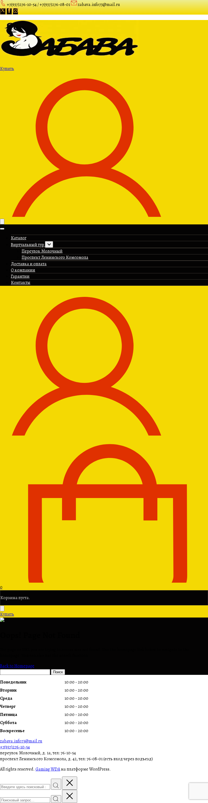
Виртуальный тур (28, 245)
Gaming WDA (47, 769)
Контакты (20, 283)
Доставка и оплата (29, 264)
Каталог (18, 238)
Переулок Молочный (42, 251)
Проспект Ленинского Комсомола (55, 257)
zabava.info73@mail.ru (21, 741)
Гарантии (20, 276)
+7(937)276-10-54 (15, 747)
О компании (23, 270)
